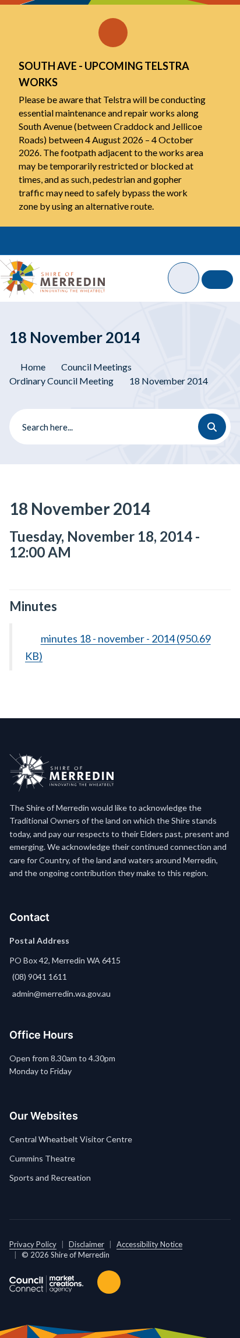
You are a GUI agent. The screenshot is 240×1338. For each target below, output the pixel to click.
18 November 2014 (168, 380)
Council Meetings (96, 366)
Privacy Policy (33, 1244)
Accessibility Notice (149, 1244)
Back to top (111, 1282)
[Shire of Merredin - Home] (52, 278)
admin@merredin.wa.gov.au (61, 993)
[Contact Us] (217, 279)
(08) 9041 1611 (39, 977)
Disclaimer (86, 1244)
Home (32, 366)
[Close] (211, 17)
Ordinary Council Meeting (61, 380)
